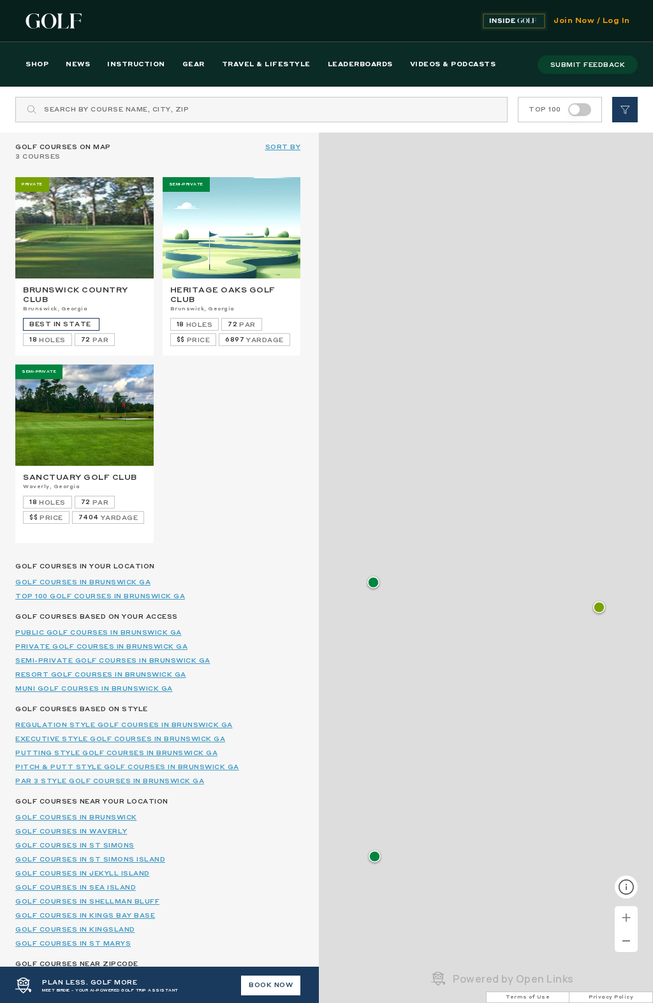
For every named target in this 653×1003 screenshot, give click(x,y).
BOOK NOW (271, 985)
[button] (599, 608)
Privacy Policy (611, 997)
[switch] (579, 109)
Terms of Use (528, 997)
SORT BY (283, 147)
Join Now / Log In (592, 21)
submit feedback (588, 65)
